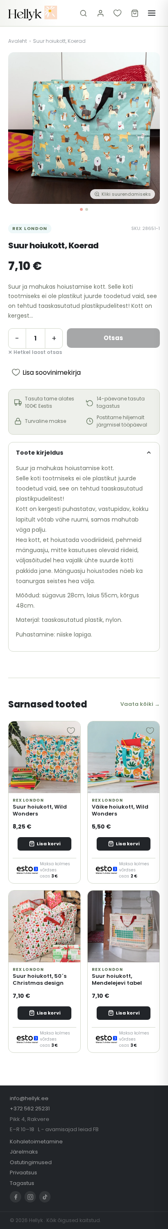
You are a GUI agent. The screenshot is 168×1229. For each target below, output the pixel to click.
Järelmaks (24, 1152)
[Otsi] (83, 13)
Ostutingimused (31, 1162)
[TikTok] (45, 1196)
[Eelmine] (20, 128)
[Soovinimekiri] (117, 13)
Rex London (29, 228)
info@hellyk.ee (29, 1098)
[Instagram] (30, 1196)
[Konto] (100, 13)
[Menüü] (152, 13)
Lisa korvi (48, 843)
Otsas (113, 338)
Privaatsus (23, 1172)
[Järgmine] (147, 128)
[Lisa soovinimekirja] (71, 730)
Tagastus (22, 1183)
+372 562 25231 (30, 1108)
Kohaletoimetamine (36, 1141)
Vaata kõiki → (140, 704)
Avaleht (17, 41)
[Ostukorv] (134, 13)
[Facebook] (15, 1196)
